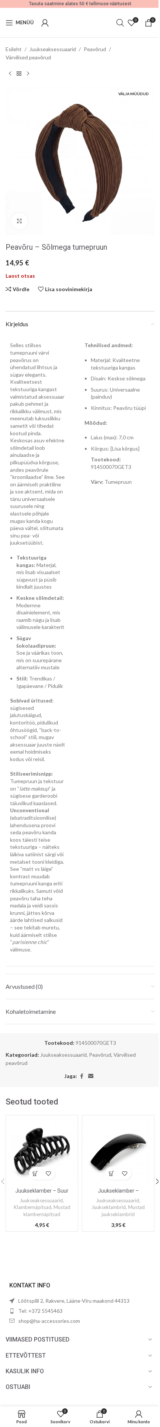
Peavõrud (95, 49)
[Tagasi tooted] (19, 73)
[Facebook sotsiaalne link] (81, 1076)
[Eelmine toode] (10, 73)
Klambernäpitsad (32, 1207)
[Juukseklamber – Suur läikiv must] (42, 1151)
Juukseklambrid (109, 1207)
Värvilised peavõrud (28, 57)
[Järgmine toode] (27, 73)
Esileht (14, 49)
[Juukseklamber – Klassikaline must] (118, 1151)
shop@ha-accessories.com (49, 1321)
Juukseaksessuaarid (52, 49)
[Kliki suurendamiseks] (19, 221)
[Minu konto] (45, 22)
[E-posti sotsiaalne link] (91, 1076)
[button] (35, 1173)
